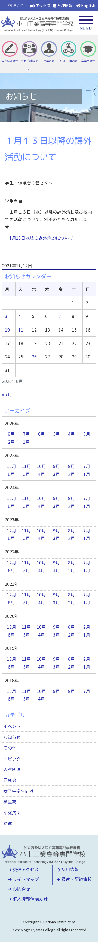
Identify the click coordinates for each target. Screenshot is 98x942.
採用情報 (69, 869)
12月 (11, 466)
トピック (12, 758)
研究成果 (12, 812)
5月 (56, 434)
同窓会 (9, 780)
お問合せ (19, 5)
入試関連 (12, 769)
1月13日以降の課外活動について (41, 237)
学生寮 (9, 801)
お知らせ (12, 737)
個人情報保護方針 (30, 898)
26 (34, 356)
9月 (56, 466)
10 (7, 329)
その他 (9, 747)
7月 (26, 434)
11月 (26, 466)
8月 (11, 434)
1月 (26, 441)
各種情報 (64, 5)
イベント (12, 726)
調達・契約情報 (76, 879)
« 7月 (7, 394)
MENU (85, 28)
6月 (41, 434)
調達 (7, 823)
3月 (86, 434)
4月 (71, 434)
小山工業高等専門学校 (38, 23)
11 (20, 329)
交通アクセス (25, 869)
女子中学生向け (18, 791)
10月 (41, 466)
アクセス (43, 5)
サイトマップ (25, 879)
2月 (11, 441)
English (87, 5)
